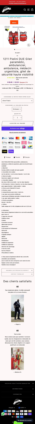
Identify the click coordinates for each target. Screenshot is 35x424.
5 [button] (20, 49)
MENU (14, 22)
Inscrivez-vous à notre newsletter (17, 383)
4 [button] (19, 49)
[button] (11, 77)
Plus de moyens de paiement (17, 132)
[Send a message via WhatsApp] (3, 414)
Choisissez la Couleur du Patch (16, 105)
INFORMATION (17, 394)
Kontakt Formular (17, 274)
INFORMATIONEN (17, 388)
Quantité (17, 113)
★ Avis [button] (18, 422)
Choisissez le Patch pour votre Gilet (17, 96)
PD (17, 55)
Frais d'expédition (14, 84)
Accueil (17, 52)
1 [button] (14, 49)
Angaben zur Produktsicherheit (17, 270)
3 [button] (17, 49)
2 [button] (16, 49)
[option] (17, 2)
